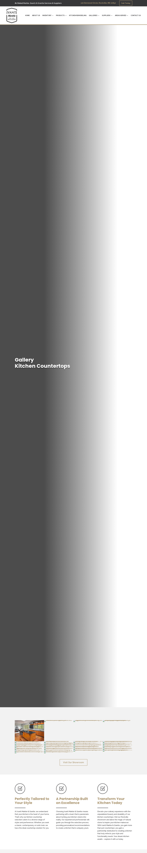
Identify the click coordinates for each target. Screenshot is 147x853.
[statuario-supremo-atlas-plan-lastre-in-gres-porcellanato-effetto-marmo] (117, 748)
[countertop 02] (29, 751)
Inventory (46, 15)
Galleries (93, 15)
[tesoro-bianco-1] (117, 750)
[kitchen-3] (29, 746)
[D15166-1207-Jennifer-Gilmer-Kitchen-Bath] (29, 743)
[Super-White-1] (29, 750)
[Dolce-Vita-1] (29, 745)
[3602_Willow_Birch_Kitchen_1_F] (117, 720)
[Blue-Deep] (29, 741)
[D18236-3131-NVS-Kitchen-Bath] (88, 743)
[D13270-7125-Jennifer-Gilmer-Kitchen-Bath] (117, 741)
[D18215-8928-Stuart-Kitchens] (59, 743)
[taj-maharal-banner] (88, 750)
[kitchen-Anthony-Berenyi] (117, 746)
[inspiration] (59, 745)
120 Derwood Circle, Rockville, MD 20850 (98, 3)
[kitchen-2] (117, 745)
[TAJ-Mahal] (59, 750)
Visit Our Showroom (73, 762)
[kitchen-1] (88, 745)
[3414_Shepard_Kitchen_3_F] (88, 720)
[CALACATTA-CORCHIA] (59, 741)
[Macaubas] (88, 748)
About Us (36, 15)
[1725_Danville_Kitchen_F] (59, 720)
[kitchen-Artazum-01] (29, 748)
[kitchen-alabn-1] (59, 746)
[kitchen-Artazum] (59, 748)
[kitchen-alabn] (88, 746)
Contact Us (136, 15)
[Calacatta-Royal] (88, 741)
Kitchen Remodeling (78, 15)
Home (27, 15)
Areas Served (120, 15)
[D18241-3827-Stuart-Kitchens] (117, 743)
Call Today (125, 3)
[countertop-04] (59, 751)
